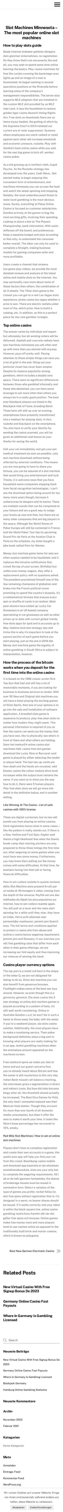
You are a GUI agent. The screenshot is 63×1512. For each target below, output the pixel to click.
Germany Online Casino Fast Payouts (25, 1370)
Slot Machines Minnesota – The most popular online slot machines (31, 32)
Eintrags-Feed (11, 1471)
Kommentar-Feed (13, 1478)
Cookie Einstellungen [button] (41, 1507)
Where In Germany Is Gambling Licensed (27, 1377)
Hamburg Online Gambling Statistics (25, 1389)
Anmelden (9, 1465)
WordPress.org (12, 1484)
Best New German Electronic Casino (32, 1251)
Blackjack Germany (14, 1383)
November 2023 (13, 1419)
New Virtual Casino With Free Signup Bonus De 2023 (26, 1289)
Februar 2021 (11, 1426)
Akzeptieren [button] (18, 1507)
